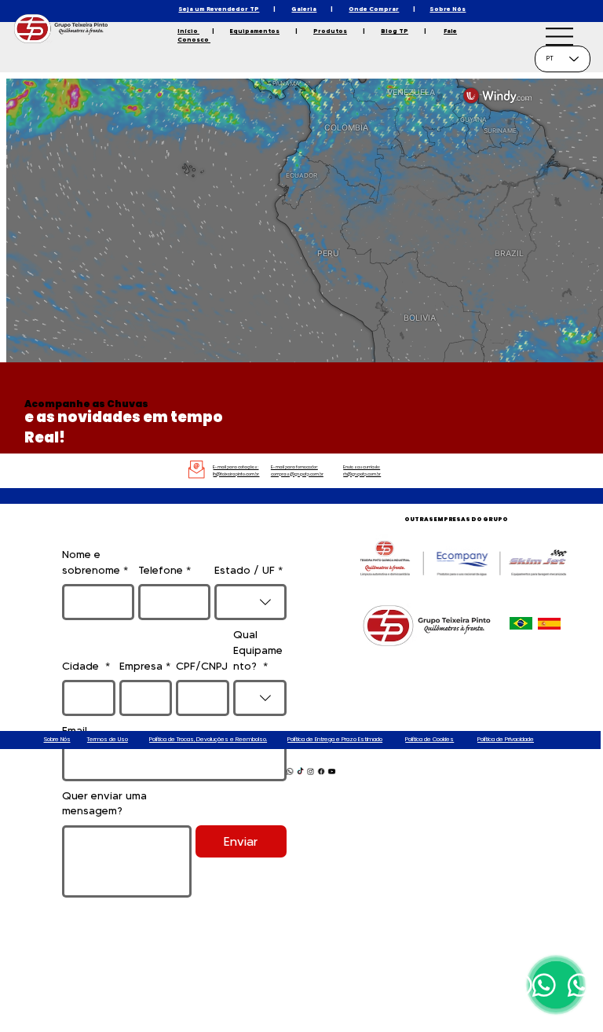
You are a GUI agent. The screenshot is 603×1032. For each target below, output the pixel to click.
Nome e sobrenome (95, 562)
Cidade (86, 666)
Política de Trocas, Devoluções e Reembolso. (208, 739)
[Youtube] (331, 772)
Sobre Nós (447, 9)
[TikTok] (300, 772)
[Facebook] (320, 772)
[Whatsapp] (289, 772)
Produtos (330, 31)
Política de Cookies (429, 739)
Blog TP (394, 31)
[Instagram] (310, 772)
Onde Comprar (374, 9)
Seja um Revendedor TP (218, 9)
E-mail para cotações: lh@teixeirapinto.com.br (236, 470)
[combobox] (250, 602)
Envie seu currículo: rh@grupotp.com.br (362, 470)
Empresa (144, 666)
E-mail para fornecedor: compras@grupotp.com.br (297, 470)
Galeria (303, 9)
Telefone (164, 570)
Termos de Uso (107, 739)
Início (188, 31)
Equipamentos (255, 31)
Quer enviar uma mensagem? (104, 803)
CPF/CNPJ (202, 666)
